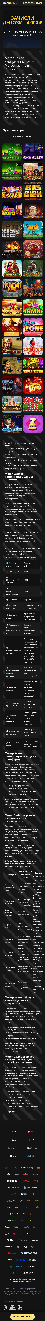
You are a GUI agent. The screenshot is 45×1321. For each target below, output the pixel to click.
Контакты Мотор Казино (22, 1281)
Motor (11, 3)
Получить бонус (22, 1316)
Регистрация (29, 3)
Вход (39, 3)
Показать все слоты (23, 136)
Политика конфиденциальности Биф (22, 1279)
